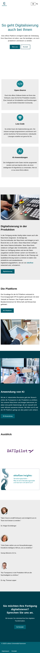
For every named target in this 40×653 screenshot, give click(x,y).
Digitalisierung (7, 271)
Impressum (5, 651)
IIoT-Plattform (7, 310)
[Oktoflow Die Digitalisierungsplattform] (4, 3)
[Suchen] (37, 3)
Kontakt (25, 47)
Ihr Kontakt (20, 627)
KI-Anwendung (7, 416)
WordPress (27, 647)
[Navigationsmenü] (33, 3)
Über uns (15, 47)
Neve (10, 647)
